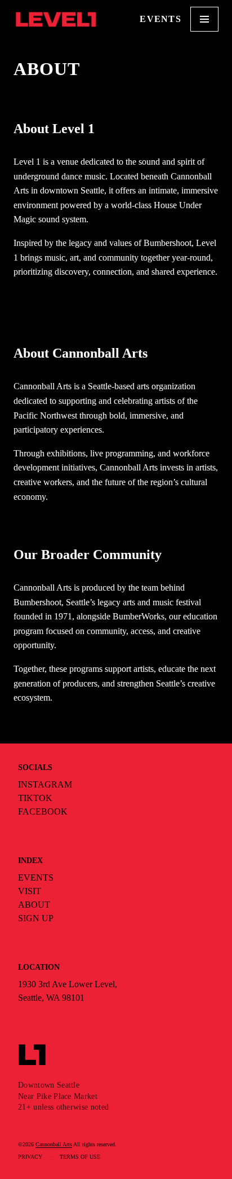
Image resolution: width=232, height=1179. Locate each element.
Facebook (43, 811)
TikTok (35, 798)
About (34, 904)
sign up (35, 918)
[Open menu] (204, 19)
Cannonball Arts (53, 1144)
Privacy (30, 1157)
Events (160, 19)
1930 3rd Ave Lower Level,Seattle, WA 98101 (67, 990)
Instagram (45, 784)
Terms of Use (80, 1157)
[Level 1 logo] (37, 1055)
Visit (29, 891)
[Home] (56, 19)
